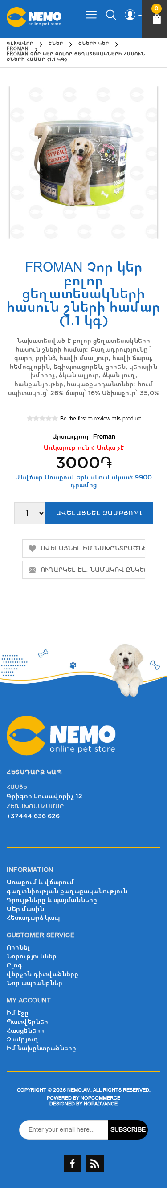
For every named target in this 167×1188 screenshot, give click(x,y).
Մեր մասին (25, 909)
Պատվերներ (27, 1021)
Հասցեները (25, 1030)
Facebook (72, 1163)
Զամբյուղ (23, 1039)
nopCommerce (100, 1098)
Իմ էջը (18, 1013)
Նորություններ (32, 956)
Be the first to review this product (100, 418)
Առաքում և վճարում (40, 882)
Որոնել (18, 947)
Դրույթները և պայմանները (52, 900)
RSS (95, 1163)
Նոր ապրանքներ (34, 983)
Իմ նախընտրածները (41, 1048)
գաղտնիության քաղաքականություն (67, 891)
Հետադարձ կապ (33, 918)
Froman (104, 436)
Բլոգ (14, 965)
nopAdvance (101, 1103)
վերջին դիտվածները (42, 974)
